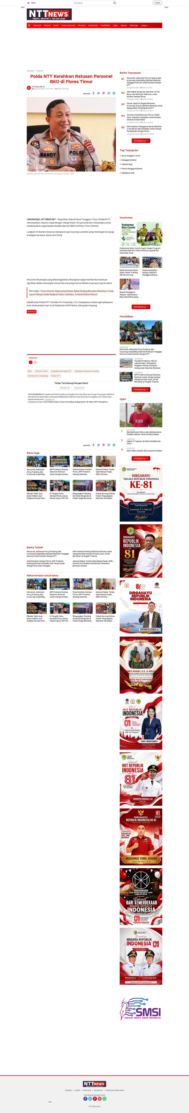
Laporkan (48, 399)
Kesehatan (93, 25)
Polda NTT (55, 376)
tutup (22, 7)
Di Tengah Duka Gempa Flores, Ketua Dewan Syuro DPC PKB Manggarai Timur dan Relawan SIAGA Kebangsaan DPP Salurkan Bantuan (59, 496)
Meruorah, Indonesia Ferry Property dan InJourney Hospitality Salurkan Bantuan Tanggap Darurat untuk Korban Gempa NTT (36, 472)
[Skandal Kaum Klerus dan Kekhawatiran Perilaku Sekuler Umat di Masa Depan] (141, 415)
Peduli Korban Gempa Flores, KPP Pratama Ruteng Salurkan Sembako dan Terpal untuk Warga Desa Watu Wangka (82, 471)
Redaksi (68, 1090)
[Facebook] (85, 1099)
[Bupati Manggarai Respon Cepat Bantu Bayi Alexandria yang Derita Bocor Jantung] (130, 284)
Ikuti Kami (63, 388)
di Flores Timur (41, 371)
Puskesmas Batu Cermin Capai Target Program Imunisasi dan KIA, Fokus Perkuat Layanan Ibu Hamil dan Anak (140, 250)
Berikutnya (31, 311)
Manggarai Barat (129, 160)
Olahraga (134, 25)
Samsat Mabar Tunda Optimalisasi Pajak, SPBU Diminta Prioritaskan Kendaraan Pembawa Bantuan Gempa (105, 471)
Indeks (157, 3)
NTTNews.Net (37, 87)
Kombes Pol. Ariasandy (38, 376)
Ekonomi (81, 25)
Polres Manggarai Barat (132, 168)
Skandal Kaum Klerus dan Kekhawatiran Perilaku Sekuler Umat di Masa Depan (144, 433)
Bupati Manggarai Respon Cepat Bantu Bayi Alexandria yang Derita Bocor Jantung (129, 294)
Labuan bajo (127, 164)
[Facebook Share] (93, 93)
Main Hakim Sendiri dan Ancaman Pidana (144, 451)
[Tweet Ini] (98, 93)
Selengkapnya (140, 141)
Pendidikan (105, 25)
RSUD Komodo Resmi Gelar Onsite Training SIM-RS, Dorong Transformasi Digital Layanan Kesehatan (129, 272)
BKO (30, 371)
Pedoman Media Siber (115, 1090)
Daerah (47, 25)
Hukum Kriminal (68, 25)
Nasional (37, 25)
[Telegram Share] (109, 93)
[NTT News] (49, 14)
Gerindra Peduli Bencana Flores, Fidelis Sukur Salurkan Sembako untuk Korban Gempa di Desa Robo (144, 117)
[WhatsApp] (104, 1099)
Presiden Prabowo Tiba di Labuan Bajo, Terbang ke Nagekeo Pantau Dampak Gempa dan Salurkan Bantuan (147, 364)
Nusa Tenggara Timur (131, 156)
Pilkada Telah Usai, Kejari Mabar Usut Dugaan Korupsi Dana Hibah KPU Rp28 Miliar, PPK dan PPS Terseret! (36, 496)
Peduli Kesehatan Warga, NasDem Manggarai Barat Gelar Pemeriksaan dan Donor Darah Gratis (150, 272)
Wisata (124, 25)
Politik (55, 25)
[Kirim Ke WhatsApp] (114, 93)
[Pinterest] (95, 1099)
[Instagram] (100, 1099)
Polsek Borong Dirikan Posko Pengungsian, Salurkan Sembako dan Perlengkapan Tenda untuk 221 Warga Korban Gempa (105, 496)
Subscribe (78, 388)
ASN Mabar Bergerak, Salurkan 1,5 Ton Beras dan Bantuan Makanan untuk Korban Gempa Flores (143, 94)
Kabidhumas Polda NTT (61, 371)
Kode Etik (87, 1090)
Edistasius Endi (128, 173)
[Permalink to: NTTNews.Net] (29, 87)
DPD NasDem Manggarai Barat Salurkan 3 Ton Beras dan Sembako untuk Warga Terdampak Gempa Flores (144, 128)
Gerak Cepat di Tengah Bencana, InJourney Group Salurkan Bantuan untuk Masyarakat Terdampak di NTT (144, 105)
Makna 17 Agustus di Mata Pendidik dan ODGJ (144, 442)
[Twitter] (90, 1099)
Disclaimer (98, 1090)
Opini (115, 25)
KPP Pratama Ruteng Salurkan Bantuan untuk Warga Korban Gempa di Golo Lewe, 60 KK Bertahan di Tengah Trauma (59, 471)
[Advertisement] (14, 44)
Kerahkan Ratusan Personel (87, 371)
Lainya (144, 25)
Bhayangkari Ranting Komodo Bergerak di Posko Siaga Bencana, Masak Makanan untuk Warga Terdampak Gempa (82, 496)
